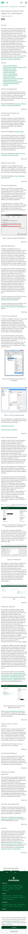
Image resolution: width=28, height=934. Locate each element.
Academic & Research (6, 885)
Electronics (11, 887)
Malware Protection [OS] (9, 69)
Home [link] (1, 6)
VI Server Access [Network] (10, 73)
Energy (16, 887)
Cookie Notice (16, 921)
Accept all (14, 927)
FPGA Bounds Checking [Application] (12, 81)
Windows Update (19, 131)
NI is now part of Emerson (7, 904)
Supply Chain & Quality (13, 906)
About (15, 904)
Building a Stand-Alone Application (10, 299)
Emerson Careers (21, 904)
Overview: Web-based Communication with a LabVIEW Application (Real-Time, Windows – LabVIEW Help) (13, 675)
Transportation (6, 890)
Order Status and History (18, 895)
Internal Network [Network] (10, 80)
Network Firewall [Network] (10, 65)
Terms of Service (14, 897)
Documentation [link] (14, 6)
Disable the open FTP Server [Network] (13, 78)
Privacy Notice (7, 921)
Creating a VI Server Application (9, 429)
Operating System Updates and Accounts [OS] (15, 67)
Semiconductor (18, 888)
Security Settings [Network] (10, 75)
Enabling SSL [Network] (9, 77)
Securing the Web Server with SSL (14, 711)
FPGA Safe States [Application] (11, 83)
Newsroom (5, 906)
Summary (5, 85)
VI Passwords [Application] (10, 70)
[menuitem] (21, 3)
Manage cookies (14, 931)
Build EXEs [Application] (9, 72)
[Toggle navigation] (7, 2)
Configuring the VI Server (7, 426)
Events (21, 906)
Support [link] (6, 6)
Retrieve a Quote (6, 897)
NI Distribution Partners (7, 895)
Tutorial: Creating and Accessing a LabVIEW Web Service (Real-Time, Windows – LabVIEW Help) (13, 678)
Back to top (24, 109)
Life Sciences (10, 888)
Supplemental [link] (22, 6)
